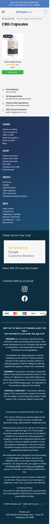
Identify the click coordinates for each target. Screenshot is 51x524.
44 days (30, 496)
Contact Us (8, 211)
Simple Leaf (16, 504)
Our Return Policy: (25, 488)
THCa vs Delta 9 (10, 132)
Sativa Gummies (10, 158)
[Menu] (5, 12)
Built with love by (31, 504)
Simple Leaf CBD (8, 19)
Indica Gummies (10, 155)
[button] (45, 12)
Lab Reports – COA (11, 219)
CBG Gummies (9, 193)
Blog (5, 143)
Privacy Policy (15, 466)
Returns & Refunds (11, 217)
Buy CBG (6, 164)
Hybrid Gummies (10, 161)
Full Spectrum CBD (11, 167)
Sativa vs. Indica (10, 129)
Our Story (7, 182)
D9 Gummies (8, 169)
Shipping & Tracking (11, 214)
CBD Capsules (9, 190)
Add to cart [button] (12, 72)
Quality (6, 185)
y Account (8, 222)
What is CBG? (9, 140)
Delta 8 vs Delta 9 (11, 137)
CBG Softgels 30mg (12, 62)
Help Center (8, 208)
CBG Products (9, 187)
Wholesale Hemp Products (15, 196)
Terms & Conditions (35, 466)
